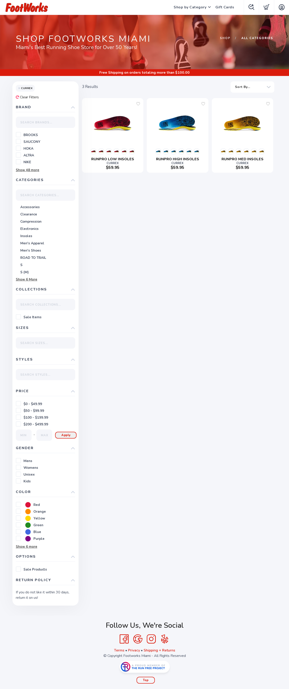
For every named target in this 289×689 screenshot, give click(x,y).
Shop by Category (190, 7)
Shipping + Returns (159, 650)
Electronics (29, 229)
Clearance (28, 214)
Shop (225, 38)
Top (146, 680)
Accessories (30, 207)
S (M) (24, 272)
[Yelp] (165, 639)
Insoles (26, 236)
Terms (119, 650)
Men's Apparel (32, 243)
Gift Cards (224, 7)
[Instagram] (151, 639)
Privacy (134, 650)
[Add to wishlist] (138, 103)
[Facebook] (124, 639)
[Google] (137, 639)
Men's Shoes (30, 250)
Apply (66, 435)
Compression (31, 221)
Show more (27, 170)
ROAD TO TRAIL (33, 257)
